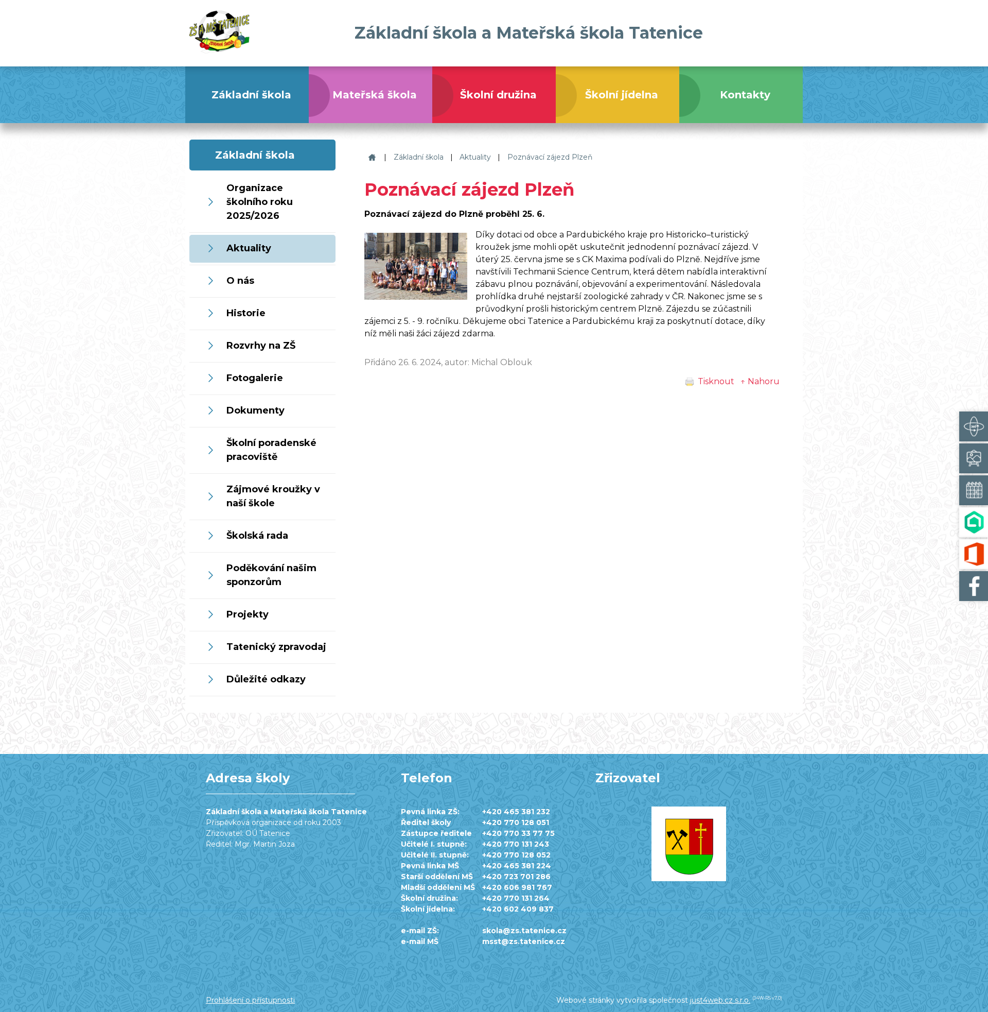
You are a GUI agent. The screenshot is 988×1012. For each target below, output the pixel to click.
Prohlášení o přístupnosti (250, 1000)
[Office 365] (973, 554)
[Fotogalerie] (973, 458)
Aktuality (475, 157)
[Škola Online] (973, 522)
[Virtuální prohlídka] (973, 426)
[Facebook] (973, 586)
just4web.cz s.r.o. (720, 1000)
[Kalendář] (973, 490)
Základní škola (419, 157)
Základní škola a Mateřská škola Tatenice (370, 157)
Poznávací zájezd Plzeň (549, 157)
